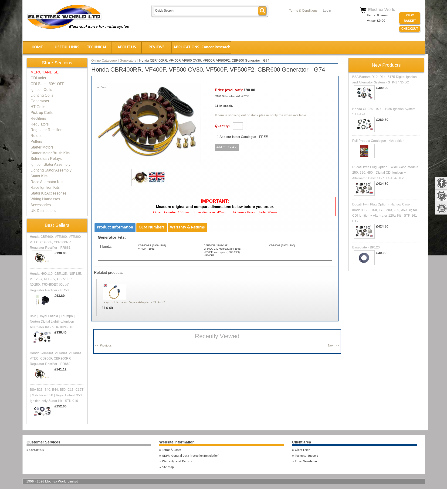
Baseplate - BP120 (366, 247)
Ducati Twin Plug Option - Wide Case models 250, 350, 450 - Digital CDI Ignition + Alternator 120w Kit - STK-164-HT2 (385, 172)
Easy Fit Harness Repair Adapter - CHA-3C (133, 302)
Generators (128, 60)
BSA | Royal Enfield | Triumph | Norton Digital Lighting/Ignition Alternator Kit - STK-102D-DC (52, 321)
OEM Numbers (151, 227)
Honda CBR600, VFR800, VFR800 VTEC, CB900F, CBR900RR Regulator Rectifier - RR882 (55, 358)
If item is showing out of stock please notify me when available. (261, 115)
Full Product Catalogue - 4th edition (378, 140)
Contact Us (36, 450)
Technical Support (306, 456)
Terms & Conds (171, 450)
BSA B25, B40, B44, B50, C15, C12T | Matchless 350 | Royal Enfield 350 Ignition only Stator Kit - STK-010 (57, 395)
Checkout (409, 28)
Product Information (115, 227)
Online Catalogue (104, 60)
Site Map (168, 467)
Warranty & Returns (187, 227)
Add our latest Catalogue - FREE (244, 137)
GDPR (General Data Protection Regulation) (190, 456)
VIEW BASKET (410, 18)
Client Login (302, 450)
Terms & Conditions (303, 10)
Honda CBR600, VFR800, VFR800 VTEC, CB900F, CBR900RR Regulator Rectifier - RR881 (55, 242)
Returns (187, 461)
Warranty (168, 461)
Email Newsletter (306, 461)
